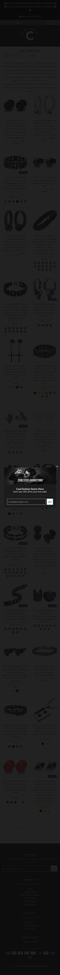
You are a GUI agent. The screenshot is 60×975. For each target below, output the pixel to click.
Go (50, 501)
